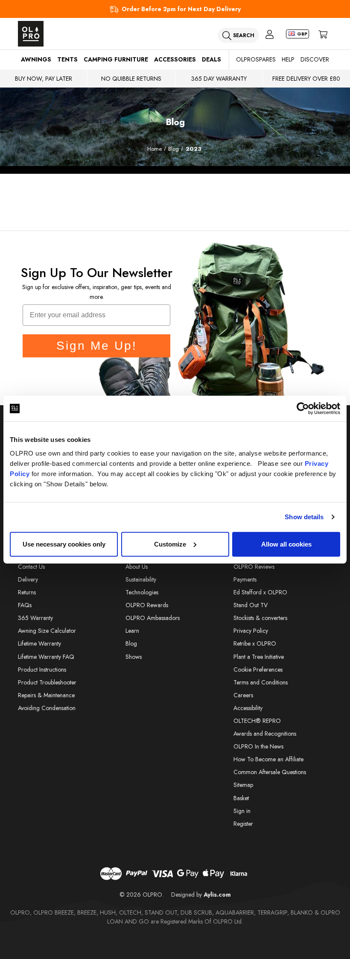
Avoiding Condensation (47, 708)
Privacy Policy (250, 630)
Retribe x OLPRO (254, 643)
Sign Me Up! (96, 345)
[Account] (269, 33)
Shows (133, 656)
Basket (241, 798)
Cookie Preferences (258, 669)
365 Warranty (35, 618)
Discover (314, 59)
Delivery (28, 579)
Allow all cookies (286, 543)
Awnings (36, 59)
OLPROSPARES (256, 59)
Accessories (175, 59)
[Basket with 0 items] (323, 33)
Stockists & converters (260, 618)
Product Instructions (42, 669)
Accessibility (247, 708)
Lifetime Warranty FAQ (46, 656)
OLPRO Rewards (146, 605)
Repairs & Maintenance (46, 695)
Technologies (141, 592)
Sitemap (243, 785)
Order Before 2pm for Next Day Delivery (181, 9)
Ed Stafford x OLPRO (260, 592)
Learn (132, 630)
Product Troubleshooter (47, 682)
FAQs (25, 605)
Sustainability (140, 579)
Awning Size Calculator (47, 630)
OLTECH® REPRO (257, 720)
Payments (245, 579)
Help (288, 59)
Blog (131, 643)
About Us (136, 566)
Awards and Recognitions (264, 733)
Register (243, 823)
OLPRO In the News (258, 746)
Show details (304, 516)
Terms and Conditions (260, 682)
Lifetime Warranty (39, 643)
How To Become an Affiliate (268, 759)
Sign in (242, 811)
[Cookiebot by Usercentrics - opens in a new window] (302, 408)
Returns (27, 592)
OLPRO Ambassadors (152, 618)
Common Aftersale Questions (269, 772)
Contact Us (31, 566)
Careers (243, 695)
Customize (170, 543)
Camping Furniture (116, 59)
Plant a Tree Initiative (258, 656)
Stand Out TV (250, 605)
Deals (211, 59)
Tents (67, 59)
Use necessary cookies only (64, 543)
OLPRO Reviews (253, 566)
